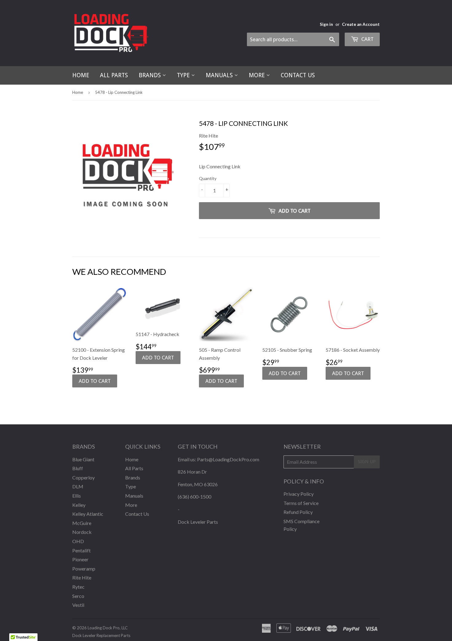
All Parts (114, 75)
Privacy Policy (298, 494)
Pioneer (80, 559)
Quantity (207, 178)
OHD (78, 541)
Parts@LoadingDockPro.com (228, 459)
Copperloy (83, 477)
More (257, 75)
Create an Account (361, 24)
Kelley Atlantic (87, 514)
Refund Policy (298, 512)
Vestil (78, 605)
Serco (78, 596)
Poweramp (83, 568)
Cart (367, 39)
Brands (150, 75)
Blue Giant (83, 459)
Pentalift (81, 550)
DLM (77, 486)
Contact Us (298, 75)
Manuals (220, 75)
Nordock (82, 532)
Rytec (78, 587)
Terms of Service (301, 503)
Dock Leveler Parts (198, 522)
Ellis (76, 496)
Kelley (78, 505)
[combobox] (293, 39)
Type (184, 75)
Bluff (77, 468)
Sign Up (367, 461)
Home (80, 75)
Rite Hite (81, 577)
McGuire (81, 523)
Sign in (326, 24)
